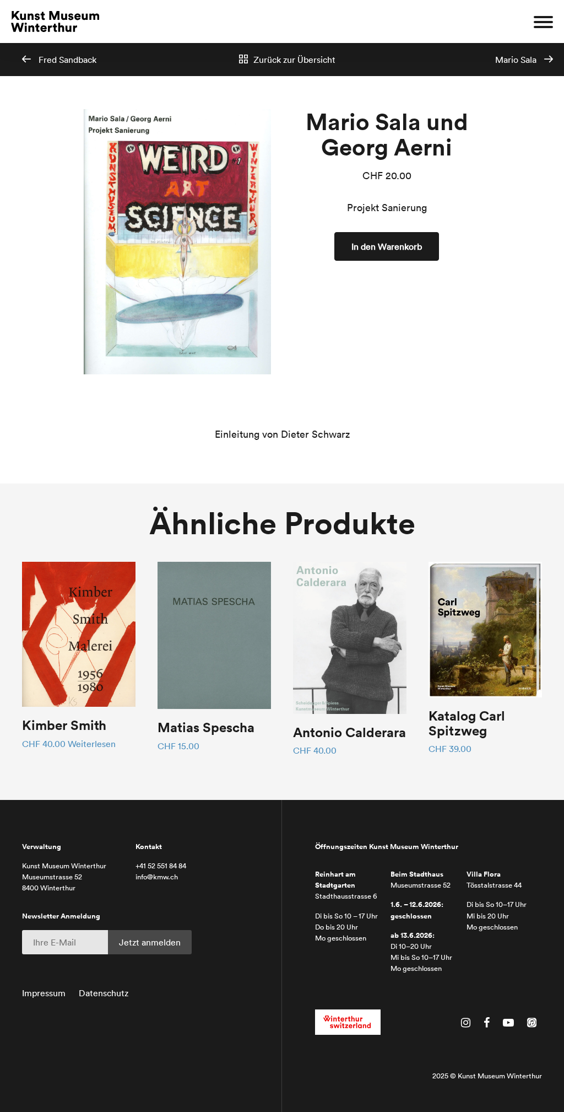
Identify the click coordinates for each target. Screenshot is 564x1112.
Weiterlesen (92, 743)
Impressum (44, 992)
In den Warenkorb (386, 246)
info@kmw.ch (156, 877)
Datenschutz (103, 992)
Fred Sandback (66, 59)
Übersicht (294, 59)
